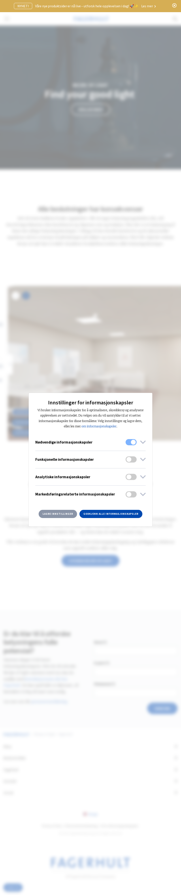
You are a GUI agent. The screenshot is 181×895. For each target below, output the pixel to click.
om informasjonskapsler (99, 426)
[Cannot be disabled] (131, 442)
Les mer (147, 6)
